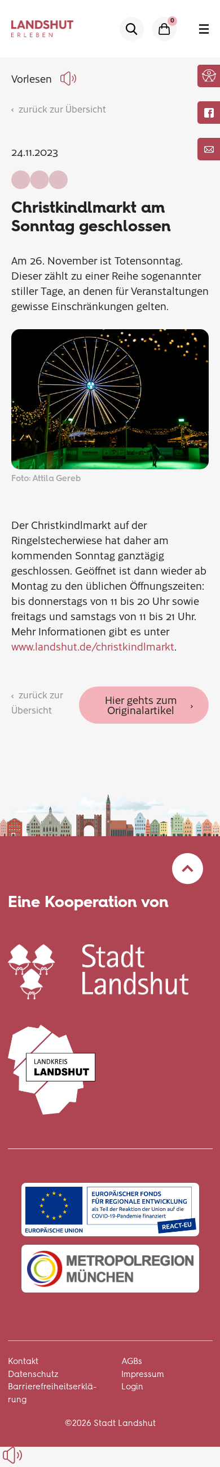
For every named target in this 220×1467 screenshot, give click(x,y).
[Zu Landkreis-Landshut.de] (52, 1068)
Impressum (142, 1374)
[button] (208, 75)
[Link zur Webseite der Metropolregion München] (110, 1269)
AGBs (131, 1361)
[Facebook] (208, 112)
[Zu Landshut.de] (98, 970)
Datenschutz (33, 1374)
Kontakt (23, 1361)
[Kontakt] (208, 149)
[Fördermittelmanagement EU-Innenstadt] (110, 1209)
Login (132, 1386)
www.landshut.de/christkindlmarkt (92, 646)
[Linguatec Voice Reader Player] (70, 78)
